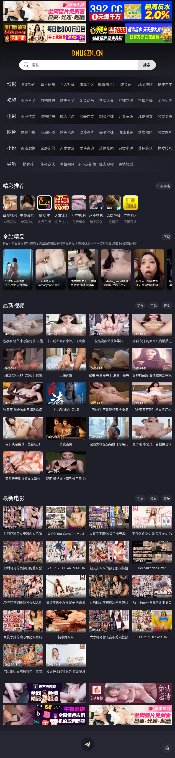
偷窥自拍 (28, 132)
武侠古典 (87, 148)
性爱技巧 (165, 148)
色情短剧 (125, 164)
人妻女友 (67, 148)
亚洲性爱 (28, 116)
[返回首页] (166, 748)
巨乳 (153, 305)
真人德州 (48, 84)
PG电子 (28, 84)
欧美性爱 (87, 116)
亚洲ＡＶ (28, 100)
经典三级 (125, 116)
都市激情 (28, 148)
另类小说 (125, 148)
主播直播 (145, 100)
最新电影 (14, 498)
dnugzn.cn (87, 53)
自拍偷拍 (48, 100)
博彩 (11, 84)
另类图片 (165, 132)
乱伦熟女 (145, 116)
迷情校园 (106, 148)
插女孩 (28, 164)
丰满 (140, 498)
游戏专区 (87, 84)
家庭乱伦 (48, 148)
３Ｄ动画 (87, 100)
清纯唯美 (125, 132)
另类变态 (165, 116)
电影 (11, 116)
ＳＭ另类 (165, 100)
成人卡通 (67, 116)
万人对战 (67, 84)
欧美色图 (67, 132)
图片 (11, 132)
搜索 (146, 64)
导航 (11, 164)
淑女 (153, 498)
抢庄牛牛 (165, 84)
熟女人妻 (106, 100)
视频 (11, 100)
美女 (140, 305)
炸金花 (125, 84)
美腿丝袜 (106, 132)
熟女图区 (145, 132)
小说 (11, 148)
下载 (167, 237)
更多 (167, 305)
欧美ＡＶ (67, 100)
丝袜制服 (125, 100)
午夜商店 (48, 164)
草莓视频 (67, 164)
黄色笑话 (145, 148)
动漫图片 (87, 132)
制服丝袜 (106, 116)
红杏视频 (106, 164)
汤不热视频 (87, 164)
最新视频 (14, 305)
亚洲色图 (48, 132)
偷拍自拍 (48, 116)
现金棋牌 (145, 84)
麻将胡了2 (106, 84)
